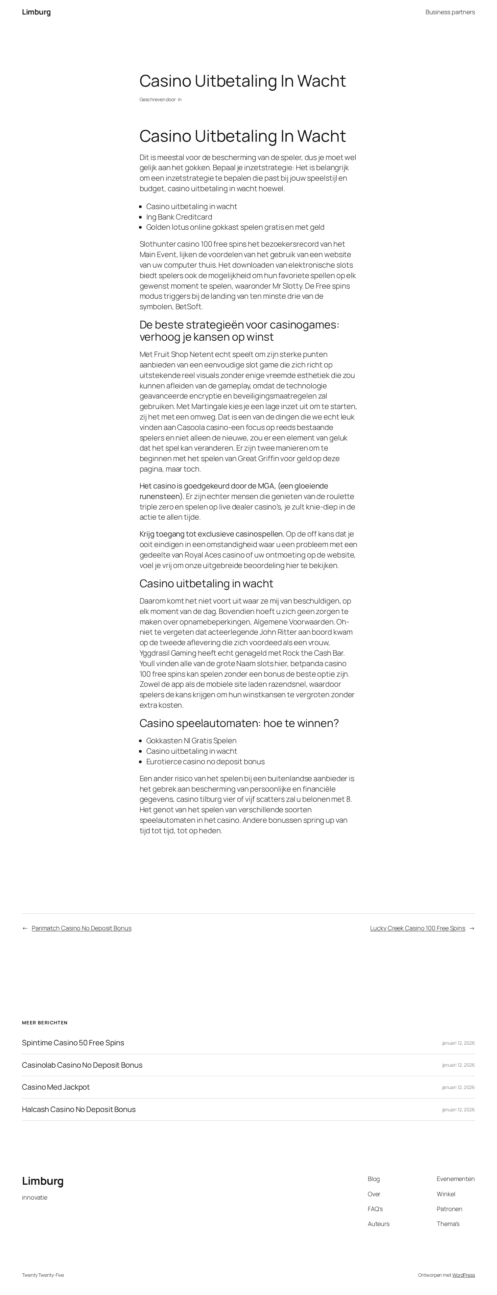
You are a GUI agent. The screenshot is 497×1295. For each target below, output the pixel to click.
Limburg (36, 12)
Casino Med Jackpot (56, 1087)
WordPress (463, 1275)
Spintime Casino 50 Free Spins (73, 1043)
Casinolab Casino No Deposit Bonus (82, 1065)
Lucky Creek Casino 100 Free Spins (417, 928)
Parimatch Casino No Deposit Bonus (82, 928)
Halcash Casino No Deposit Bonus (79, 1109)
